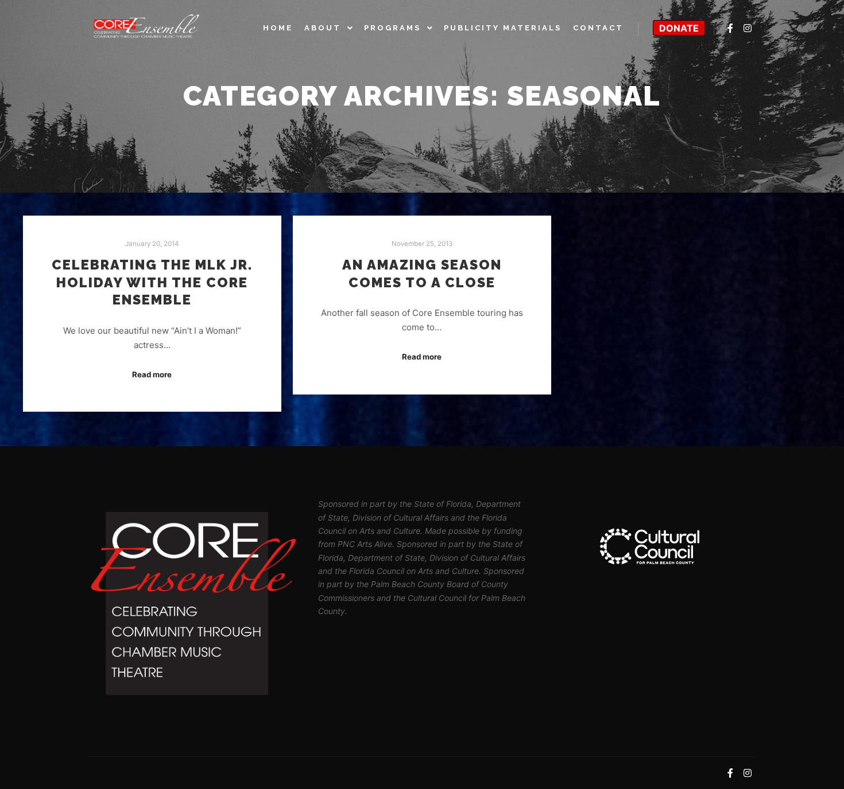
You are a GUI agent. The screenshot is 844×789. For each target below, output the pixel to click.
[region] (650, 546)
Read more (152, 374)
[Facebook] (730, 28)
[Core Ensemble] (146, 28)
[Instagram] (747, 28)
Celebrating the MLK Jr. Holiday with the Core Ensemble (152, 282)
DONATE (679, 28)
